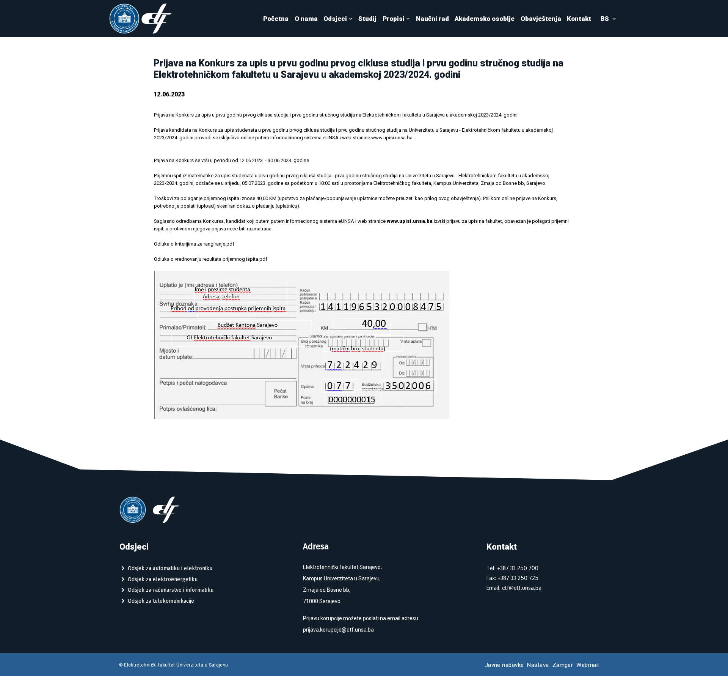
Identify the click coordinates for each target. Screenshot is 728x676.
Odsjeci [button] (335, 18)
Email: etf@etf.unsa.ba (513, 588)
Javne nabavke (504, 665)
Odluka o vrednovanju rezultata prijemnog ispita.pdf (210, 259)
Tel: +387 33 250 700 (512, 568)
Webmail (587, 665)
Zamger (562, 665)
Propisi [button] (394, 18)
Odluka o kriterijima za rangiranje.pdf (194, 244)
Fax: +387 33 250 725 (512, 578)
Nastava (538, 665)
